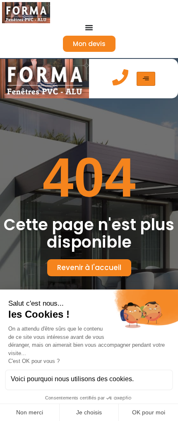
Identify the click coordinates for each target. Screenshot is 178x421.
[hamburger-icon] (146, 79)
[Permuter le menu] (89, 27)
